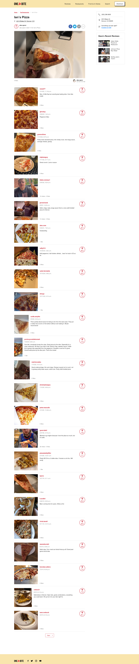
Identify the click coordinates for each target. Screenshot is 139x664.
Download (120, 4)
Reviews (68, 4)
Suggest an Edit (106, 27)
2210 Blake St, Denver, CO (25, 21)
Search (107, 4)
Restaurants (79, 4)
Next (48, 635)
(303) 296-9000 (106, 14)
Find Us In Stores (94, 4)
